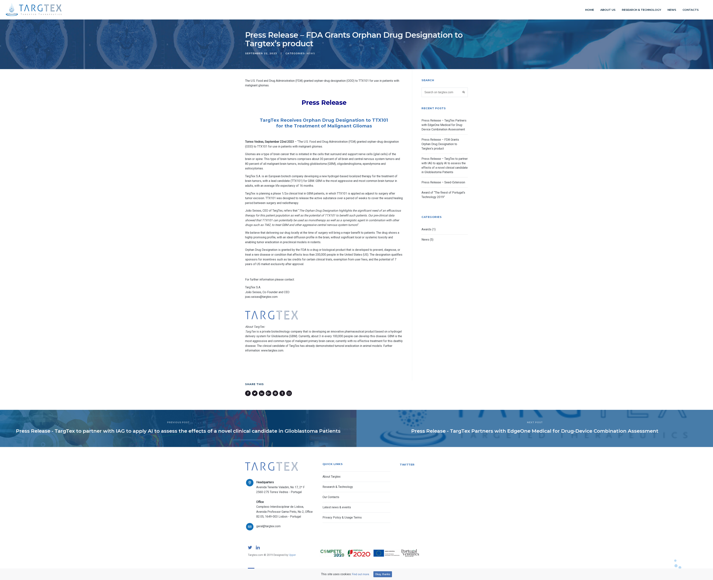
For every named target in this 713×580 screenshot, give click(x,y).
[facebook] (248, 393)
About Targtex (332, 476)
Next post (535, 422)
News (672, 10)
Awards (426, 229)
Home (589, 10)
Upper (292, 555)
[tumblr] (282, 393)
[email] (289, 393)
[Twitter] (250, 549)
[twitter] (255, 393)
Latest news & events (337, 507)
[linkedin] (262, 393)
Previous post (178, 422)
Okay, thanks (382, 574)
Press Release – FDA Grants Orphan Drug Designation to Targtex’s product (440, 144)
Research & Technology (641, 10)
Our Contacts (331, 497)
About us (608, 10)
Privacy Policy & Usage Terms (342, 517)
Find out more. (361, 574)
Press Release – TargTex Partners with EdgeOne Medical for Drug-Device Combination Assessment (443, 125)
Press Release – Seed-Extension (443, 182)
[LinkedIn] (258, 549)
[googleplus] (269, 393)
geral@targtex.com (268, 526)
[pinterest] (276, 393)
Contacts (691, 10)
